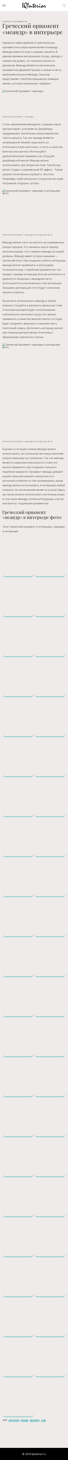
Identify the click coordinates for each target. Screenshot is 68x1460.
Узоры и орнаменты (14, 21)
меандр (24, 1420)
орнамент (35, 1420)
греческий (13, 1420)
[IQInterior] (34, 5)
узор (43, 1420)
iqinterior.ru (38, 1454)
